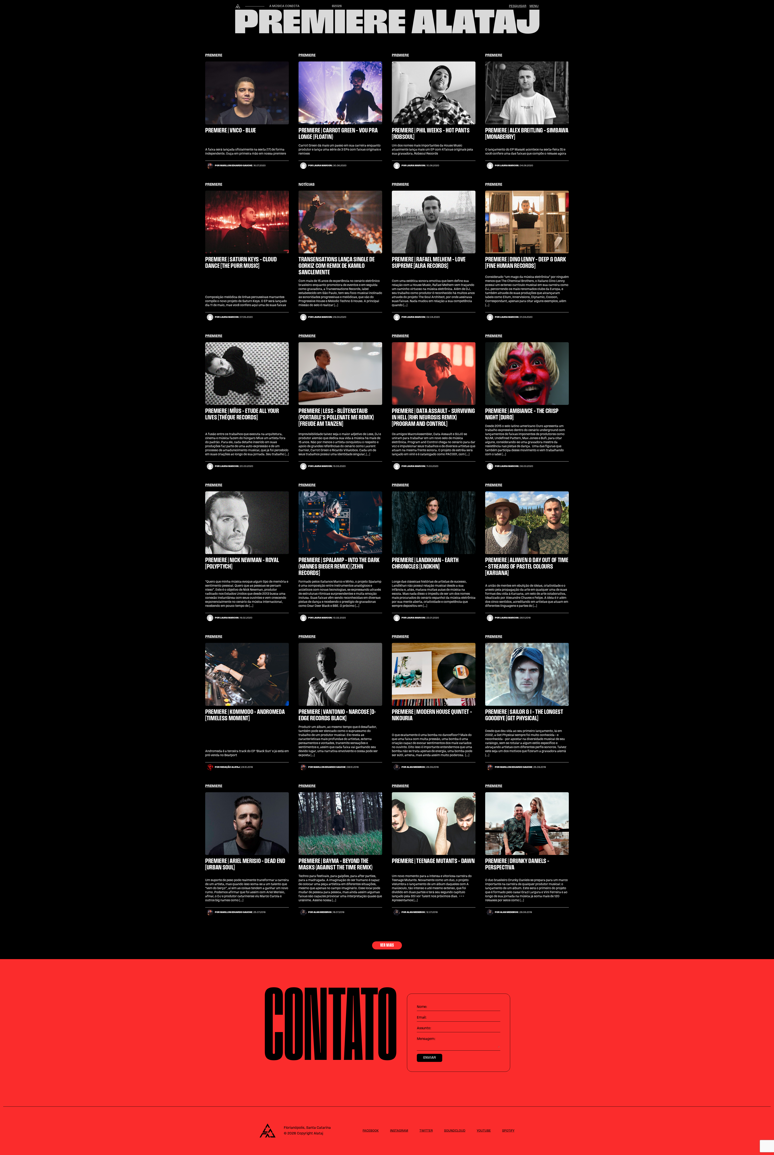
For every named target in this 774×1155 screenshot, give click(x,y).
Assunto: (424, 1028)
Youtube (484, 1130)
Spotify (508, 1130)
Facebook (371, 1130)
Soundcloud (454, 1130)
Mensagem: (426, 1039)
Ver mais (387, 945)
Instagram (399, 1130)
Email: (422, 1018)
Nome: (422, 1007)
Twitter (426, 1130)
